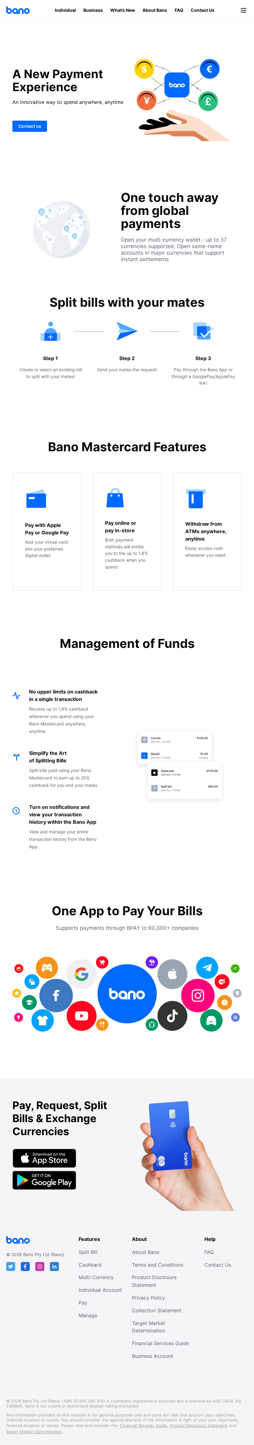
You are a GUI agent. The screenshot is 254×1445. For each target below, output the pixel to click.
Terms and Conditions (157, 1265)
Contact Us (202, 10)
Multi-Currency (96, 1277)
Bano (18, 10)
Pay (83, 1303)
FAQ (179, 10)
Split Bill (88, 1252)
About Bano (154, 10)
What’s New (122, 10)
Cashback (90, 1265)
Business (93, 10)
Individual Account (100, 1290)
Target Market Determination (148, 1327)
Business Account (152, 1356)
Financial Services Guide (160, 1343)
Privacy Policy (148, 1298)
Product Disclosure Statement (154, 1281)
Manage (88, 1315)
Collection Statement (157, 1310)
